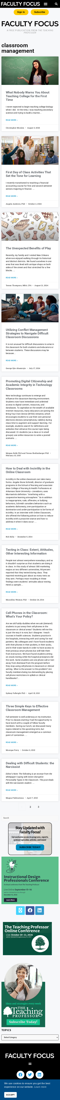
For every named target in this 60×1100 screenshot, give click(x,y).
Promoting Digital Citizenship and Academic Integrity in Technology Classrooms (29, 385)
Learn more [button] (40, 1087)
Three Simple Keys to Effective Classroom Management (27, 708)
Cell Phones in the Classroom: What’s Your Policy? (27, 614)
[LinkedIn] (39, 910)
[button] (45, 4)
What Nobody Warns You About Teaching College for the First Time (27, 96)
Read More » (12, 120)
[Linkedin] (39, 1075)
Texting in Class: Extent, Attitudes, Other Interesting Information (30, 551)
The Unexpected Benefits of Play (28, 248)
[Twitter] (30, 1075)
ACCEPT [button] (10, 1095)
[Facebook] (30, 910)
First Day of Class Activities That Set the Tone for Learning (28, 174)
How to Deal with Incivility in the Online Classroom (28, 470)
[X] (20, 910)
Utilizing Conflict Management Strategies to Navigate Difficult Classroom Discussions (27, 333)
